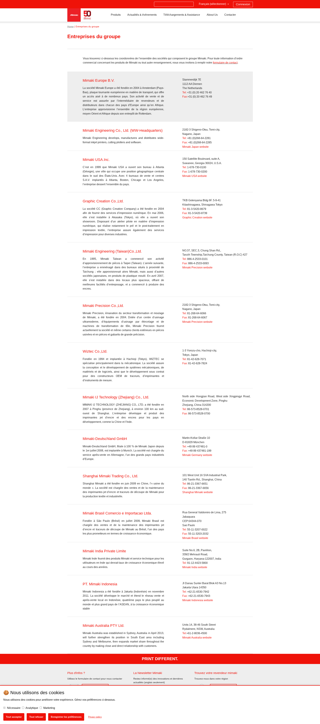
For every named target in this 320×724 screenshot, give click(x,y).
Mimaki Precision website (197, 267)
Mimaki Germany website (197, 455)
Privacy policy (95, 717)
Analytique (31, 707)
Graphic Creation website (197, 217)
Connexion (243, 4)
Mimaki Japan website (195, 146)
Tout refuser (36, 716)
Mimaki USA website (194, 176)
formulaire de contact (225, 62)
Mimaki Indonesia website (197, 600)
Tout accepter (14, 716)
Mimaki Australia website (197, 637)
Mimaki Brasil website (195, 538)
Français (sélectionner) (213, 4)
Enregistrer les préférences (66, 716)
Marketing (49, 707)
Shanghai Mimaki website (197, 492)
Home (70, 26)
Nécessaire (13, 707)
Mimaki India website (194, 567)
